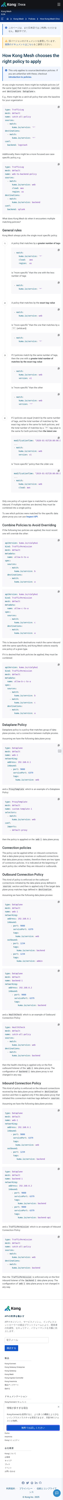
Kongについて (10, 1454)
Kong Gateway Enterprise (15, 1367)
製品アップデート (12, 1385)
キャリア (8, 1461)
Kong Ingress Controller (14, 1378)
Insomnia (8, 1437)
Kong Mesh (18, 19)
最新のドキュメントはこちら (19, 44)
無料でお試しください (33, 1427)
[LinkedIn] (36, 1483)
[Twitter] (28, 1483)
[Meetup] (32, 1483)
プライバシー (26, 1488)
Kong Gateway (10, 1371)
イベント (8, 1468)
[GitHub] (40, 1483)
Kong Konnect (10, 1364)
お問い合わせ (10, 1471)
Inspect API (32, 516)
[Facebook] (23, 1483)
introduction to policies (19, 77)
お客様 (7, 1457)
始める (7, 1389)
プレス (7, 1464)
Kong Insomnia (11, 1381)
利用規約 (10, 1488)
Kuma (7, 1433)
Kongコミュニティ (12, 1440)
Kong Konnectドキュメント (16, 1402)
